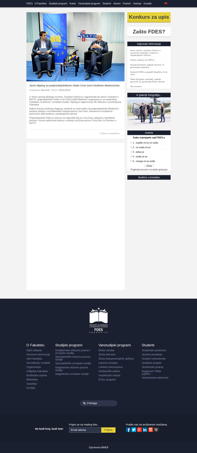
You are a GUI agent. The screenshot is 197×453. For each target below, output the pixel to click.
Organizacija (33, 367)
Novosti (45, 90)
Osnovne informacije (38, 354)
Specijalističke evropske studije (73, 363)
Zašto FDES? (149, 32)
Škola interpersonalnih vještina (116, 358)
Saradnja (31, 383)
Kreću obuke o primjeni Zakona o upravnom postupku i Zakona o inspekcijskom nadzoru (145, 52)
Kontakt (147, 3)
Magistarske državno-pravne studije (71, 369)
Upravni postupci (108, 362)
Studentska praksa (152, 367)
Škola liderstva (106, 354)
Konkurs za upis (149, 17)
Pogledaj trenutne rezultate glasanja (149, 169)
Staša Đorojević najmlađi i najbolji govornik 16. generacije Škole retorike (147, 80)
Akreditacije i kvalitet (38, 362)
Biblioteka (32, 379)
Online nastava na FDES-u (142, 60)
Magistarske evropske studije (72, 374)
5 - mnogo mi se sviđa (144, 161)
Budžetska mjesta (36, 375)
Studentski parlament (154, 350)
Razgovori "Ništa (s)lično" (151, 372)
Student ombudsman (154, 358)
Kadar (73, 3)
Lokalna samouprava (110, 367)
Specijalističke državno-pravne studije (72, 358)
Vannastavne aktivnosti (155, 377)
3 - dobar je (138, 152)
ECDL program (107, 379)
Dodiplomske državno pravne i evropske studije (72, 352)
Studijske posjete (151, 362)
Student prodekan (152, 354)
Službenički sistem (109, 371)
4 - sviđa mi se (140, 156)
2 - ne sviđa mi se (142, 147)
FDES (29, 3)
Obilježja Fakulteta (37, 371)
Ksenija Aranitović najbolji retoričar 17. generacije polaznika (147, 66)
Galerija (137, 3)
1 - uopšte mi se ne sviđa (145, 143)
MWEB (104, 447)
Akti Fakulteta (34, 358)
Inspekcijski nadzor (109, 375)
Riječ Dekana (34, 350)
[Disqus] (75, 180)
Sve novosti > (136, 86)
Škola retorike (106, 350)
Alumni (117, 3)
